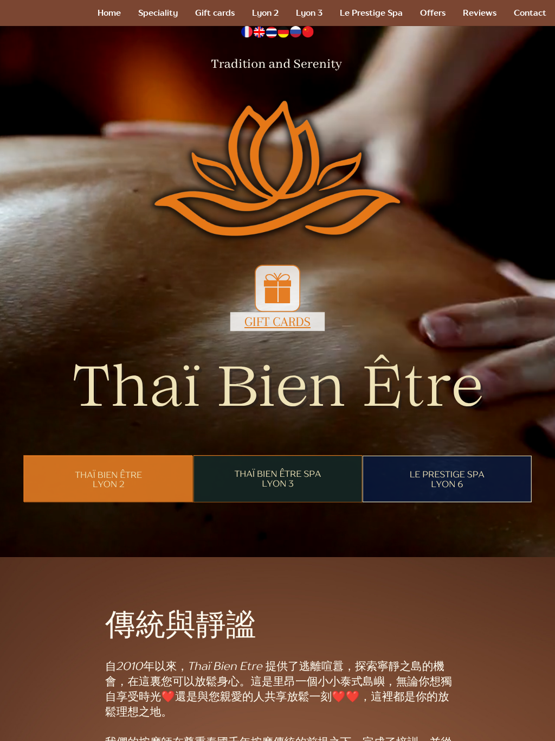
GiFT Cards (277, 321)
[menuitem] (109, 13)
